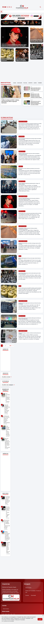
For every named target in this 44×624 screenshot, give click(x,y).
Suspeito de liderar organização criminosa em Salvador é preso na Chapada (30, 303)
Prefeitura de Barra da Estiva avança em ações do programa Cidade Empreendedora (29, 154)
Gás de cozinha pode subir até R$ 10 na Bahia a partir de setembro (30, 288)
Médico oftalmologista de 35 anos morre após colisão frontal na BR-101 (30, 258)
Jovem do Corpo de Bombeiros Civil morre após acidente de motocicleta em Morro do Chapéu (29, 199)
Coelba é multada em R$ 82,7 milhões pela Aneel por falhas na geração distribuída (10, 101)
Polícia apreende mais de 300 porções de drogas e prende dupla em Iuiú (36, 89)
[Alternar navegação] (1, 12)
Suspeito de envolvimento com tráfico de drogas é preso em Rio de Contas (30, 244)
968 (10, 345)
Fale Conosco (6, 608)
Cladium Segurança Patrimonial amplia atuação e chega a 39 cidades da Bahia (29, 184)
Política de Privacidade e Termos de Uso (33, 591)
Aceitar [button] (40, 619)
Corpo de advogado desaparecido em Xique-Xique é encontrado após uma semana (30, 139)
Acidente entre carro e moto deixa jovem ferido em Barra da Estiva (30, 213)
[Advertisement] (22, 71)
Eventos (27, 595)
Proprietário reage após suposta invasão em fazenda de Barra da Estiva (7, 500)
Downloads (33, 595)
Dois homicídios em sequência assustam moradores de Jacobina (30, 123)
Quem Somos (28, 587)
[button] (3, 37)
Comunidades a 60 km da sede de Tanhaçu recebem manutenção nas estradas (28, 229)
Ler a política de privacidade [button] (8, 621)
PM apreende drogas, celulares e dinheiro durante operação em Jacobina (30, 333)
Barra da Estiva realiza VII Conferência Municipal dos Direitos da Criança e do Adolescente (30, 318)
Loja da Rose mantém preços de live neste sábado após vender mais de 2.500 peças (30, 273)
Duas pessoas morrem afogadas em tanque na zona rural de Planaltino (29, 169)
